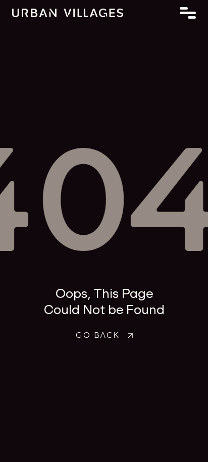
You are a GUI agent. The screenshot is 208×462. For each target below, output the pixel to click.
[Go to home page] (104, 13)
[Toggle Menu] (188, 13)
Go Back (97, 334)
